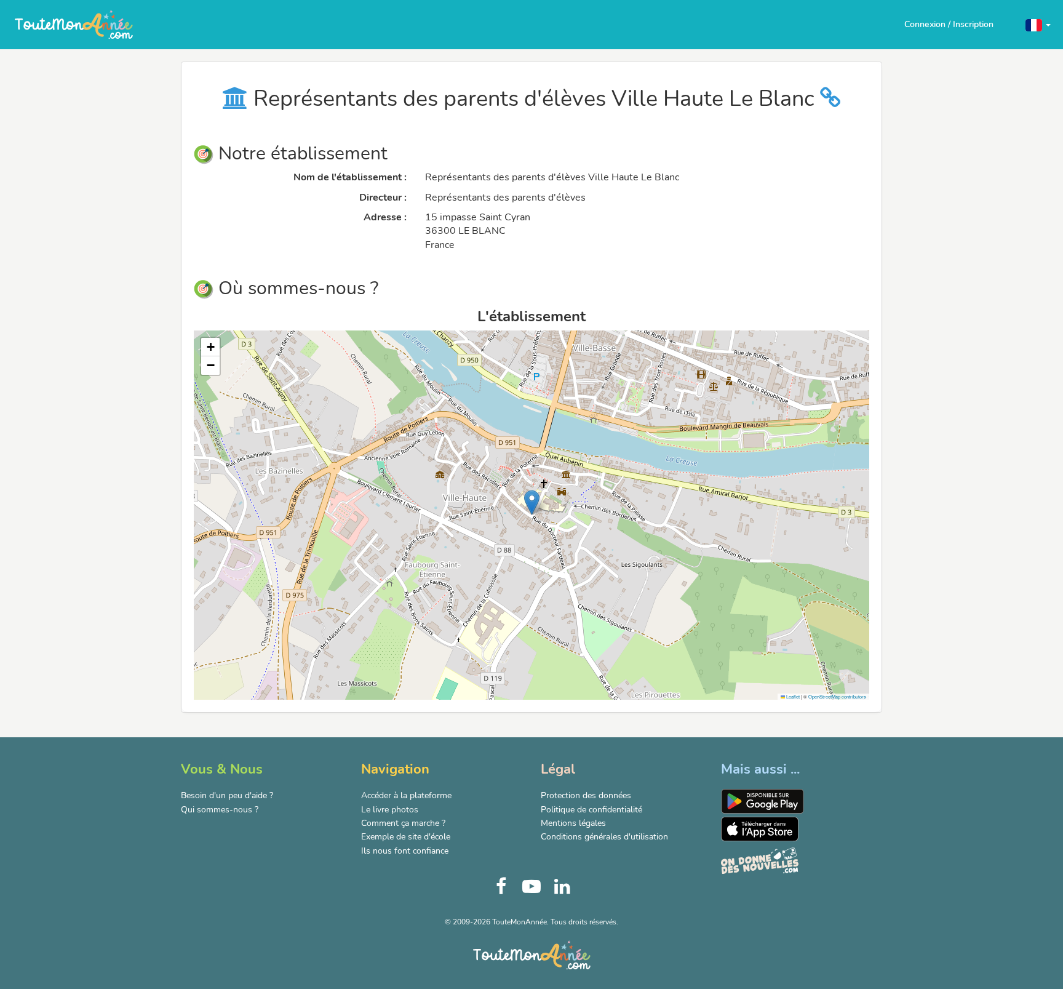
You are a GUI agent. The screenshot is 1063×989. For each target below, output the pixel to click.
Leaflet (792, 696)
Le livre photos (389, 809)
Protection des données (586, 795)
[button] (1038, 24)
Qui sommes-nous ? (219, 809)
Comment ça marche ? (403, 823)
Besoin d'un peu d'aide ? (227, 795)
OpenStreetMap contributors (837, 696)
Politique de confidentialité (591, 809)
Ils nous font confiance (404, 851)
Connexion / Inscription (948, 24)
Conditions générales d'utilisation (604, 837)
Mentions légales (573, 823)
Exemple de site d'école (405, 837)
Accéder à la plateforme (406, 795)
